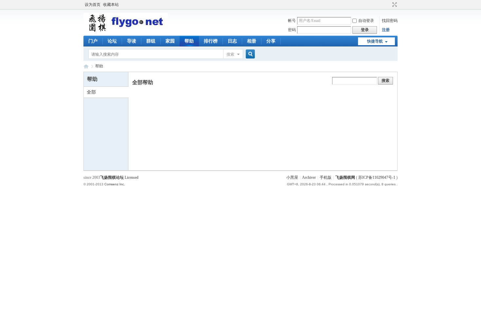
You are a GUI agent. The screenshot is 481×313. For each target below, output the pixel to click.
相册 (251, 41)
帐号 (292, 20)
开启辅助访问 (388, 5)
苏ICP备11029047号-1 (376, 177)
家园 (170, 41)
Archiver (309, 177)
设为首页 (92, 4)
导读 (131, 41)
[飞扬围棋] (125, 31)
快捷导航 (375, 41)
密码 (292, 30)
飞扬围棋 (86, 66)
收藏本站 (111, 4)
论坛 (112, 41)
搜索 (230, 54)
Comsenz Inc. (114, 184)
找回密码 (390, 20)
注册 (386, 30)
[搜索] (249, 54)
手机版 (325, 177)
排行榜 (211, 41)
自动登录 (366, 20)
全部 (91, 92)
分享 (271, 41)
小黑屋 (292, 177)
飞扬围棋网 (345, 177)
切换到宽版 (394, 5)
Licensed (131, 177)
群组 (150, 41)
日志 (232, 41)
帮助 (189, 41)
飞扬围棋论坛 (112, 177)
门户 (93, 41)
